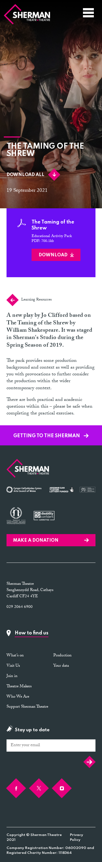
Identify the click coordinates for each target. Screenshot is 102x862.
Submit (88, 762)
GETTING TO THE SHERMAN (47, 435)
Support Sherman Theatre (27, 707)
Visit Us (13, 666)
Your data (61, 666)
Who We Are (18, 697)
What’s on (15, 655)
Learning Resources (36, 300)
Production (62, 655)
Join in (12, 676)
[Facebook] (16, 788)
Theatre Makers (19, 686)
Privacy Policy (76, 837)
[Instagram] (61, 788)
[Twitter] (38, 788)
